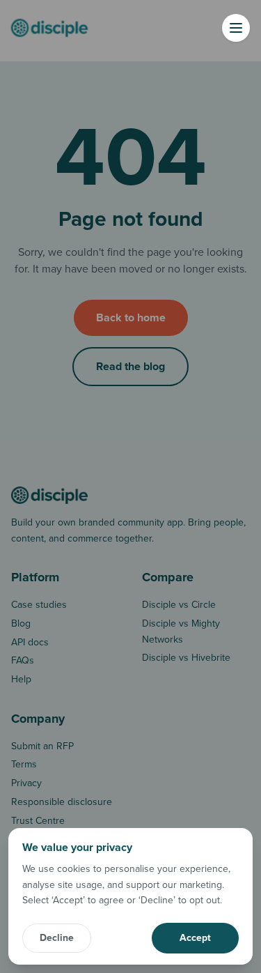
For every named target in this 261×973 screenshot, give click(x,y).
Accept (195, 938)
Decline (57, 938)
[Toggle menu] (236, 28)
